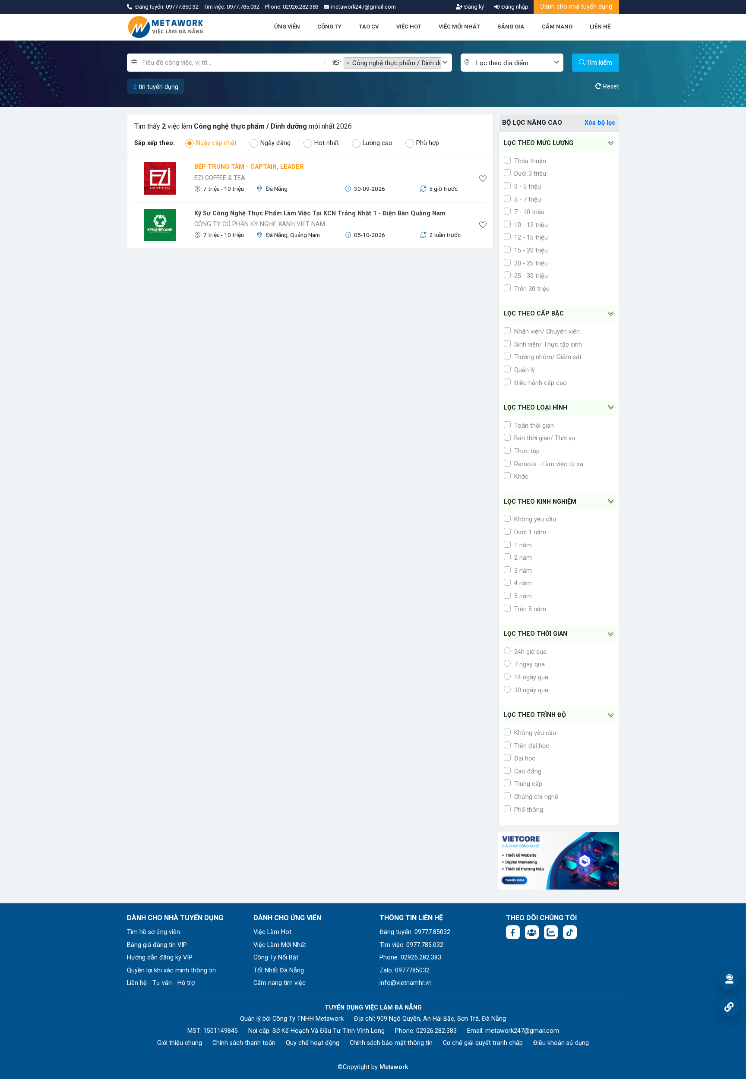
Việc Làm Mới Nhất (279, 945)
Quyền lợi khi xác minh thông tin (171, 970)
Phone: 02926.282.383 (410, 957)
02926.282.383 (301, 6)
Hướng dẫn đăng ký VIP (160, 957)
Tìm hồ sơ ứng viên (153, 932)
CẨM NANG (557, 26)
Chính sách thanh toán (243, 1043)
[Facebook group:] (532, 932)
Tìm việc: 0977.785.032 (411, 945)
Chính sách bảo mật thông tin (391, 1043)
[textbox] (514, 63)
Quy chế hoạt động (312, 1043)
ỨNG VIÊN (287, 26)
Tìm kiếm (599, 62)
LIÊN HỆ (600, 26)
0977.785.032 (244, 6)
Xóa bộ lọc (600, 122)
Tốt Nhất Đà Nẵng (278, 970)
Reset (610, 86)
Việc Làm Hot (272, 932)
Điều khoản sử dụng (561, 1043)
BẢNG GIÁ (510, 26)
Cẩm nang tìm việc (279, 983)
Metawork (393, 1067)
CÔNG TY (329, 26)
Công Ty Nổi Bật (275, 957)
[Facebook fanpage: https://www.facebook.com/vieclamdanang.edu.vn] (513, 932)
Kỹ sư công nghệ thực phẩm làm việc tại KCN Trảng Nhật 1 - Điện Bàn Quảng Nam (320, 213)
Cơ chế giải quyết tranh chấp (483, 1043)
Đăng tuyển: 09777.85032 (414, 932)
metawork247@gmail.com (522, 1031)
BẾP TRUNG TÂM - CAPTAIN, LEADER (249, 166)
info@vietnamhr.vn (405, 983)
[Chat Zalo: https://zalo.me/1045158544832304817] (551, 932)
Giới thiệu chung (179, 1043)
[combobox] (398, 63)
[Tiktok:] (570, 932)
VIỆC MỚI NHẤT (459, 26)
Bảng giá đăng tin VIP (157, 945)
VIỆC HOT (408, 26)
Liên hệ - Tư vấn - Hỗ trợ (161, 983)
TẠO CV (369, 26)
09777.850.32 (183, 6)
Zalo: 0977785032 (404, 970)
